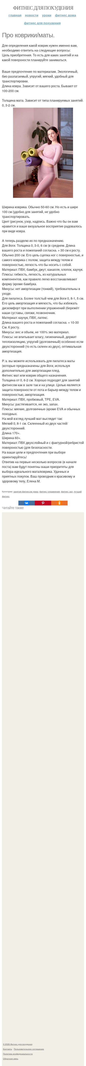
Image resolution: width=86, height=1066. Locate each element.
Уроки (46, 15)
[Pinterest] (43, 503)
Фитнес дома (65, 15)
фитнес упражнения (49, 491)
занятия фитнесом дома (25, 491)
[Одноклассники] (59, 503)
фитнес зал (67, 491)
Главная (15, 15)
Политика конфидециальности (18, 1053)
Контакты (7, 1049)
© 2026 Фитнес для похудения (17, 1044)
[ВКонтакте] (26, 503)
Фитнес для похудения (43, 7)
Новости (31, 15)
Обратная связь (10, 1058)
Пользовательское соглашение (29, 1049)
